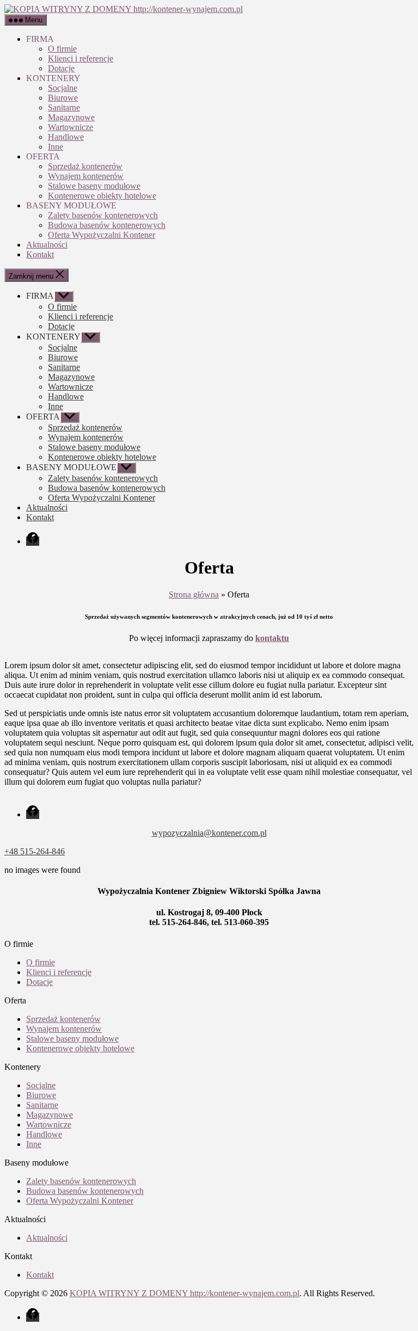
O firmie (62, 48)
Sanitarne (64, 107)
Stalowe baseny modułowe (94, 185)
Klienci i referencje (80, 58)
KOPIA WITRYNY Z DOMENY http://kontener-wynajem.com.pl (184, 1293)
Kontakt (40, 254)
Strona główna (194, 594)
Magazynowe (71, 117)
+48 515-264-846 (34, 851)
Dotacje (61, 68)
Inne (55, 146)
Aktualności (46, 244)
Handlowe (66, 136)
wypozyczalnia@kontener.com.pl (209, 832)
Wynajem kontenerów (86, 176)
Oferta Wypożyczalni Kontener (101, 234)
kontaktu (272, 638)
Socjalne (62, 88)
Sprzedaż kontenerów (85, 166)
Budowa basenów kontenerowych (106, 225)
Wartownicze (70, 127)
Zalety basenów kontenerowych (103, 215)
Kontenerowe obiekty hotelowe (102, 195)
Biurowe (63, 97)
